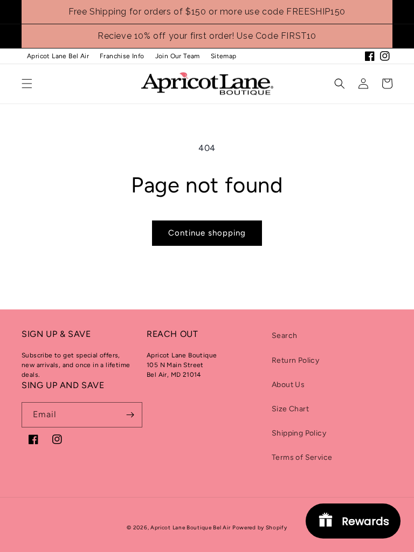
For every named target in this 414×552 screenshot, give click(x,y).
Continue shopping (207, 233)
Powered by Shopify (259, 527)
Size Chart (290, 408)
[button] (27, 83)
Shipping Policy (299, 433)
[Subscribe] (130, 414)
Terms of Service (302, 457)
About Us (288, 384)
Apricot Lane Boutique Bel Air (190, 527)
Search (284, 335)
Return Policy (295, 360)
